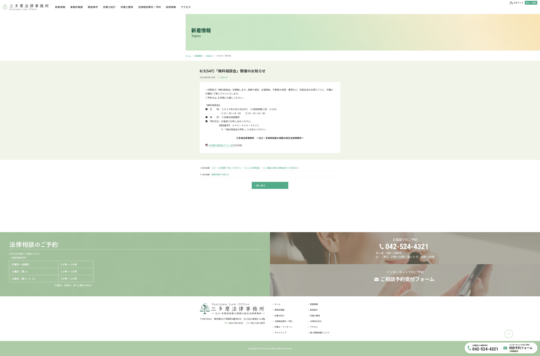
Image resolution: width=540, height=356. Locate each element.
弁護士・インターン (283, 326)
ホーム (188, 55)
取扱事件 (93, 7)
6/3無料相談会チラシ (219, 145)
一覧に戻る (259, 185)
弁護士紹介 (109, 7)
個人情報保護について (320, 332)
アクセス (186, 7)
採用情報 (171, 7)
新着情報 (60, 7)
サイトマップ (280, 332)
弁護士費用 (127, 7)
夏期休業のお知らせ (220, 174)
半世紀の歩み (316, 321)
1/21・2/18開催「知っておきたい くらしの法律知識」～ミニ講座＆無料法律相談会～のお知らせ (255, 167)
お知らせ (209, 55)
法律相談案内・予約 (149, 7)
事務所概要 (76, 7)
